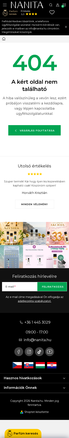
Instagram (29, 351)
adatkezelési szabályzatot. (34, 301)
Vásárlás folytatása (37, 130)
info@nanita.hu (37, 340)
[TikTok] (39, 351)
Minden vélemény (34, 204)
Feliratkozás (53, 286)
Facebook (18, 351)
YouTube (49, 351)
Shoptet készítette (36, 412)
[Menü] (5, 5)
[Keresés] (50, 5)
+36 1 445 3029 (37, 322)
